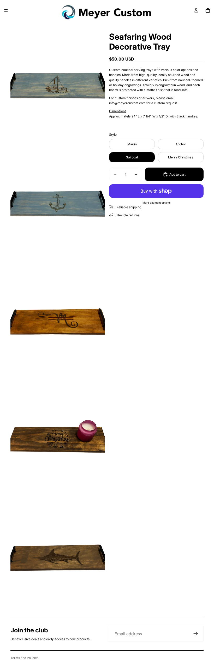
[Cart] (207, 10)
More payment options (156, 202)
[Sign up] (195, 633)
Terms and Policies (24, 658)
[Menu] (6, 10)
